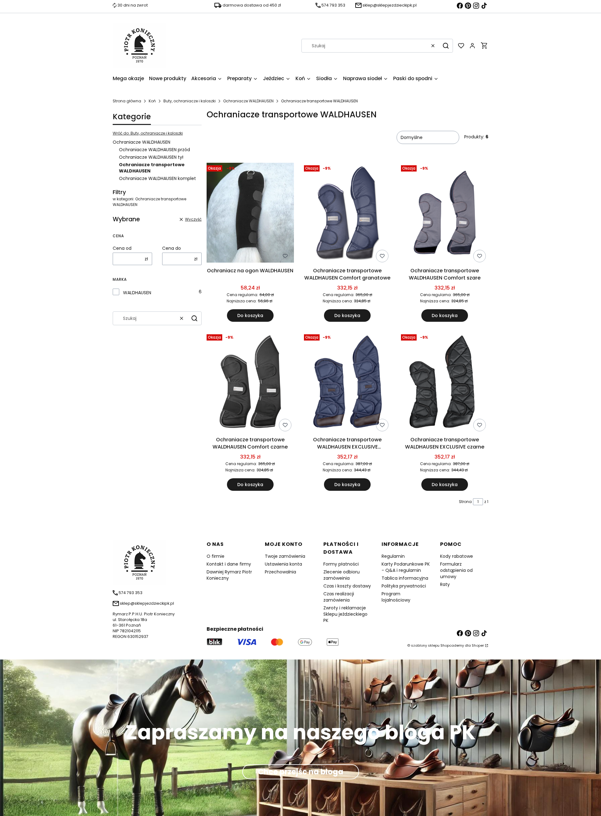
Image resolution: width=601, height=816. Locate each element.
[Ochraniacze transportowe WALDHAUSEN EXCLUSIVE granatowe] (347, 383)
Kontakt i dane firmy (229, 564)
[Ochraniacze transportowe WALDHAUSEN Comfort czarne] (250, 383)
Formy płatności (341, 564)
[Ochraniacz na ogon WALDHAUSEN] (250, 214)
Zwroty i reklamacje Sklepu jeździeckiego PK (345, 614)
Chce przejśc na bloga (300, 771)
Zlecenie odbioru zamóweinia (341, 575)
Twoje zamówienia (285, 556)
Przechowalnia (280, 572)
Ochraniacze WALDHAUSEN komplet (157, 178)
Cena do (171, 248)
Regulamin (393, 556)
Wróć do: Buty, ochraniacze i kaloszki (148, 133)
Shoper (478, 645)
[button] (445, 45)
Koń (152, 101)
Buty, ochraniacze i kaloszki (189, 101)
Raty (445, 584)
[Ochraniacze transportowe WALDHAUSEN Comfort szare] (444, 214)
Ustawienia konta (283, 564)
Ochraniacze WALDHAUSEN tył (151, 157)
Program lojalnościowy (396, 597)
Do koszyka (250, 315)
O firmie (215, 556)
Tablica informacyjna (405, 578)
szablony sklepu (425, 645)
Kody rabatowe (456, 556)
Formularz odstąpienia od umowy (456, 570)
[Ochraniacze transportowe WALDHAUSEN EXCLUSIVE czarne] (444, 383)
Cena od (122, 248)
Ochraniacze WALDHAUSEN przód (154, 149)
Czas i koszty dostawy (347, 586)
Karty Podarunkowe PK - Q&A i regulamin (406, 567)
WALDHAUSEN (137, 293)
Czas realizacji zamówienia (338, 597)
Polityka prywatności (404, 586)
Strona (465, 501)
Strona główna (127, 101)
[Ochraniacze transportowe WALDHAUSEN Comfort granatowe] (347, 214)
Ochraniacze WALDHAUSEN (248, 101)
